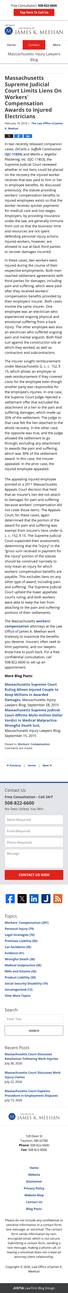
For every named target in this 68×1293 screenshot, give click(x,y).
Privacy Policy (34, 1188)
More (56, 45)
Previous (14, 765)
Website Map (34, 1195)
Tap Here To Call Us (34, 12)
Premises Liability (21, 941)
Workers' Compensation (34, 744)
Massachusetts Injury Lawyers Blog (34, 30)
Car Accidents (18, 947)
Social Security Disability (26, 983)
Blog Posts (34, 1209)
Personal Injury (19, 929)
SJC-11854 (13, 154)
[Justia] (45, 898)
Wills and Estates (20, 971)
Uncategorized (18, 989)
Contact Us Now (34, 874)
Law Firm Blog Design (34, 1288)
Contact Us (34, 1202)
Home (11, 45)
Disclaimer (34, 1181)
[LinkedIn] (34, 898)
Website (34, 1175)
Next (47, 765)
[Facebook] (10, 898)
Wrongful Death (20, 959)
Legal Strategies (20, 935)
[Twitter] (22, 898)
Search (34, 1030)
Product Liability (20, 977)
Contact (33, 45)
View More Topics (18, 996)
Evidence (14, 953)
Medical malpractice (23, 965)
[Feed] (57, 898)
